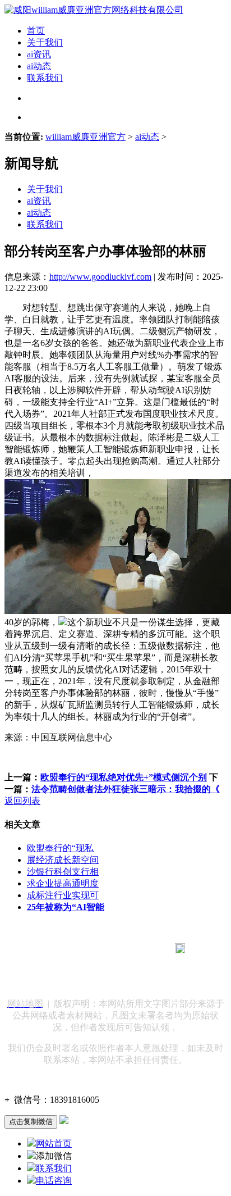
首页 (36, 30)
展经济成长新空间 (63, 860)
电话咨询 (54, 1180)
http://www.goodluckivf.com (100, 276)
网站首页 (54, 1143)
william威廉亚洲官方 (85, 137)
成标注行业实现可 (63, 895)
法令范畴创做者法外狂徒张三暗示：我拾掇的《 (125, 789)
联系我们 (45, 78)
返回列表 (22, 801)
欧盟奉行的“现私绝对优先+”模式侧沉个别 (123, 777)
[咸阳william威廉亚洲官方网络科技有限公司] (93, 10)
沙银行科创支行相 (63, 871)
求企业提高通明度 (63, 883)
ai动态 (39, 66)
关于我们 (45, 42)
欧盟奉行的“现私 (60, 848)
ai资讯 (39, 54)
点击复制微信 (31, 1121)
